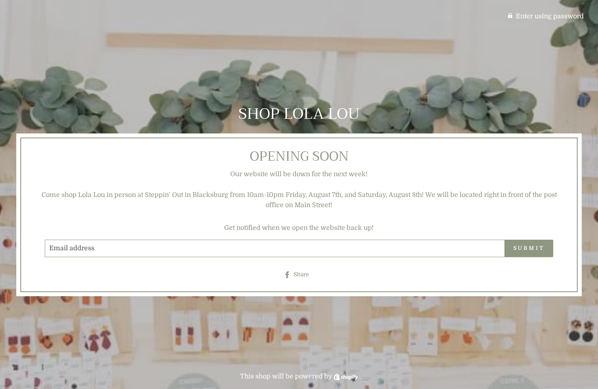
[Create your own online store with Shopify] (346, 376)
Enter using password (550, 16)
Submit (529, 248)
